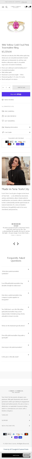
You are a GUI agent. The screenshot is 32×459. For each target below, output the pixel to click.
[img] (16, 224)
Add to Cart (16, 455)
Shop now (24, 2)
